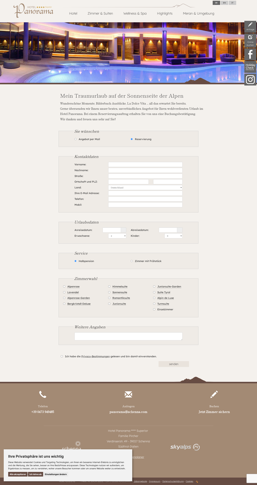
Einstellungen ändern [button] (56, 474)
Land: (78, 187)
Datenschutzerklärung (173, 481)
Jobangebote (140, 481)
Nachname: (81, 170)
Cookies (189, 481)
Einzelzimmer (165, 309)
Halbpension (86, 261)
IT (232, 2)
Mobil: (78, 204)
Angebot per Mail (89, 139)
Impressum (154, 481)
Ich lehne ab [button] (35, 474)
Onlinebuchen (250, 43)
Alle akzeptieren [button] (18, 474)
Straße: (79, 176)
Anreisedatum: (83, 229)
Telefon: (79, 198)
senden (173, 364)
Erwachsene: (82, 235)
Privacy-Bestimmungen (95, 356)
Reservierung (143, 139)
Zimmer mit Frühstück (148, 261)
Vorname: (80, 164)
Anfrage (250, 29)
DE (216, 2)
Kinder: (135, 235)
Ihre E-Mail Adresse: (87, 193)
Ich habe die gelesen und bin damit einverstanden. (111, 356)
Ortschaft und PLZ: (86, 181)
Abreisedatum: (140, 229)
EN (224, 2)
